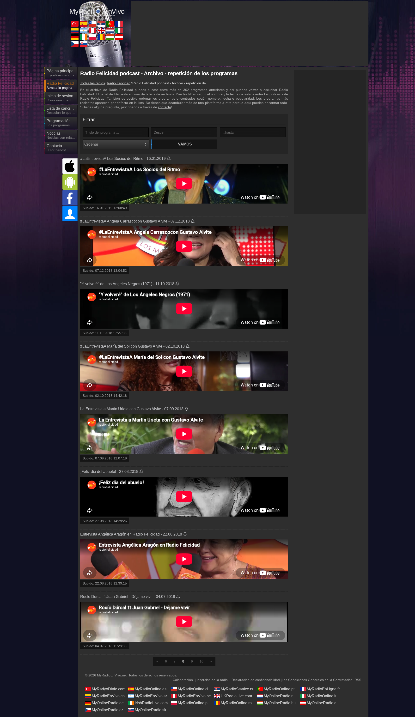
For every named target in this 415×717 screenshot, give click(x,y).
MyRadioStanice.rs (237, 689)
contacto (164, 107)
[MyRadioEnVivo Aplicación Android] (70, 182)
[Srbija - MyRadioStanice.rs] (101, 24)
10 (201, 661)
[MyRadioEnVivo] (97, 9)
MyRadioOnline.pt (279, 689)
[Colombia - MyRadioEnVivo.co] (75, 30)
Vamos (185, 144)
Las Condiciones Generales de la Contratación (317, 680)
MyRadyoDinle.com (108, 689)
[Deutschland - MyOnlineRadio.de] (75, 37)
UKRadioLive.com (236, 696)
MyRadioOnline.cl (193, 689)
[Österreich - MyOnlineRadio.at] (119, 37)
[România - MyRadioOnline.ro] (101, 37)
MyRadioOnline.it (321, 696)
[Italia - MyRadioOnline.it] (119, 30)
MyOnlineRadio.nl (279, 696)
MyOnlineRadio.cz (107, 710)
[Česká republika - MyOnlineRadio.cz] (75, 44)
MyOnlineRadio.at (322, 703)
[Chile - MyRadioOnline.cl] (92, 24)
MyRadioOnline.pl (193, 703)
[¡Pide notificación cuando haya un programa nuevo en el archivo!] (169, 159)
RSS (357, 680)
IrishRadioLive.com (151, 703)
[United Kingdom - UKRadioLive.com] (101, 30)
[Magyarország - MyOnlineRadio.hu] (110, 37)
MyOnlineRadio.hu (280, 703)
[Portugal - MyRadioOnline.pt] (110, 24)
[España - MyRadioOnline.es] (83, 24)
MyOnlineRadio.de (108, 703)
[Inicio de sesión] (70, 213)
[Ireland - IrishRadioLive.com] (83, 37)
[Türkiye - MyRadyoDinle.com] (75, 24)
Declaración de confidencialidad (256, 680)
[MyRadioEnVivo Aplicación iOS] (70, 166)
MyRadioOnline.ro (236, 703)
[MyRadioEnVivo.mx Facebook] (70, 197)
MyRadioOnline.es (150, 689)
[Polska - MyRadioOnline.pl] (92, 37)
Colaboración (183, 680)
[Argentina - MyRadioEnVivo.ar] (83, 30)
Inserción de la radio (212, 680)
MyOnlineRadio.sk (150, 710)
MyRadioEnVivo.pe (194, 696)
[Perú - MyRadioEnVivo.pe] (92, 30)
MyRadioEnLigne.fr (323, 689)
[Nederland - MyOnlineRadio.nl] (110, 30)
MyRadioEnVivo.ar (151, 696)
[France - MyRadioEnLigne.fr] (119, 24)
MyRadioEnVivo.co (108, 696)
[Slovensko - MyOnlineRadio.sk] (83, 44)
